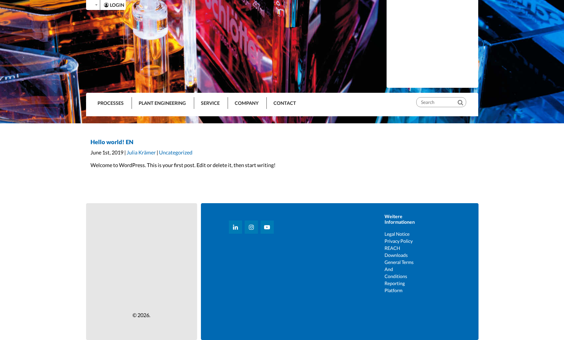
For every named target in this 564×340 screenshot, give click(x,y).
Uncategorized (175, 152)
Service (210, 103)
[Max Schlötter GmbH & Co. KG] (432, 43)
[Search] (464, 97)
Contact (284, 103)
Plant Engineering (162, 103)
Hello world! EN (111, 141)
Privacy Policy (399, 241)
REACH (392, 248)
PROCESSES (111, 103)
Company (246, 103)
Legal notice (397, 234)
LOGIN (117, 5)
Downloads (396, 255)
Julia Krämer (141, 152)
